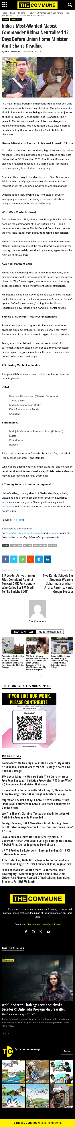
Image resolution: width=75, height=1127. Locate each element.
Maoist (52, 545)
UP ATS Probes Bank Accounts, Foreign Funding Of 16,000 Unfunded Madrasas (36, 852)
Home (4, 13)
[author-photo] (37, 609)
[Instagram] (34, 932)
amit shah (16, 545)
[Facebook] (5, 559)
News (12, 13)
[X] (41, 932)
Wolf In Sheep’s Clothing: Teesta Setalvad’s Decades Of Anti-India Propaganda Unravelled (35, 815)
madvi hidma (40, 545)
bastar (27, 545)
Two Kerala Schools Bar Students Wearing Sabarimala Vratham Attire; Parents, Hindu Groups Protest (58, 583)
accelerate (8, 506)
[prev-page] (35, 675)
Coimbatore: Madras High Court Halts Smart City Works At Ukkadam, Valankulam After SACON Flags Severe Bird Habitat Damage (13, 661)
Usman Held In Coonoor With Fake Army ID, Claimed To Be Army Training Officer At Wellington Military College (61, 661)
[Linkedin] (47, 559)
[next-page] (40, 675)
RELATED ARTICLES (23, 631)
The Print (17, 519)
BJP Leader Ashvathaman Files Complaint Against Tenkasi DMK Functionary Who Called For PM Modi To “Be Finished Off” (18, 583)
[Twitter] (13, 559)
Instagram (37, 532)
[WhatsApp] (22, 559)
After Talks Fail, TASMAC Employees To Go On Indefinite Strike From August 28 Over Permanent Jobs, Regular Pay (36, 862)
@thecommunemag (27, 1049)
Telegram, (24, 532)
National (21, 13)
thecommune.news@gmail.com (44, 924)
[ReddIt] (30, 559)
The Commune (12, 51)
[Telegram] (39, 559)
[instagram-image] (13, 1071)
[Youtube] (48, 932)
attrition (43, 374)
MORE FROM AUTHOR (50, 631)
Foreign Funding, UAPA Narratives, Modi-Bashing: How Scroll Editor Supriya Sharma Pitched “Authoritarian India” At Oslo (37, 827)
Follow (67, 1051)
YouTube (54, 532)
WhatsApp (11, 532)
